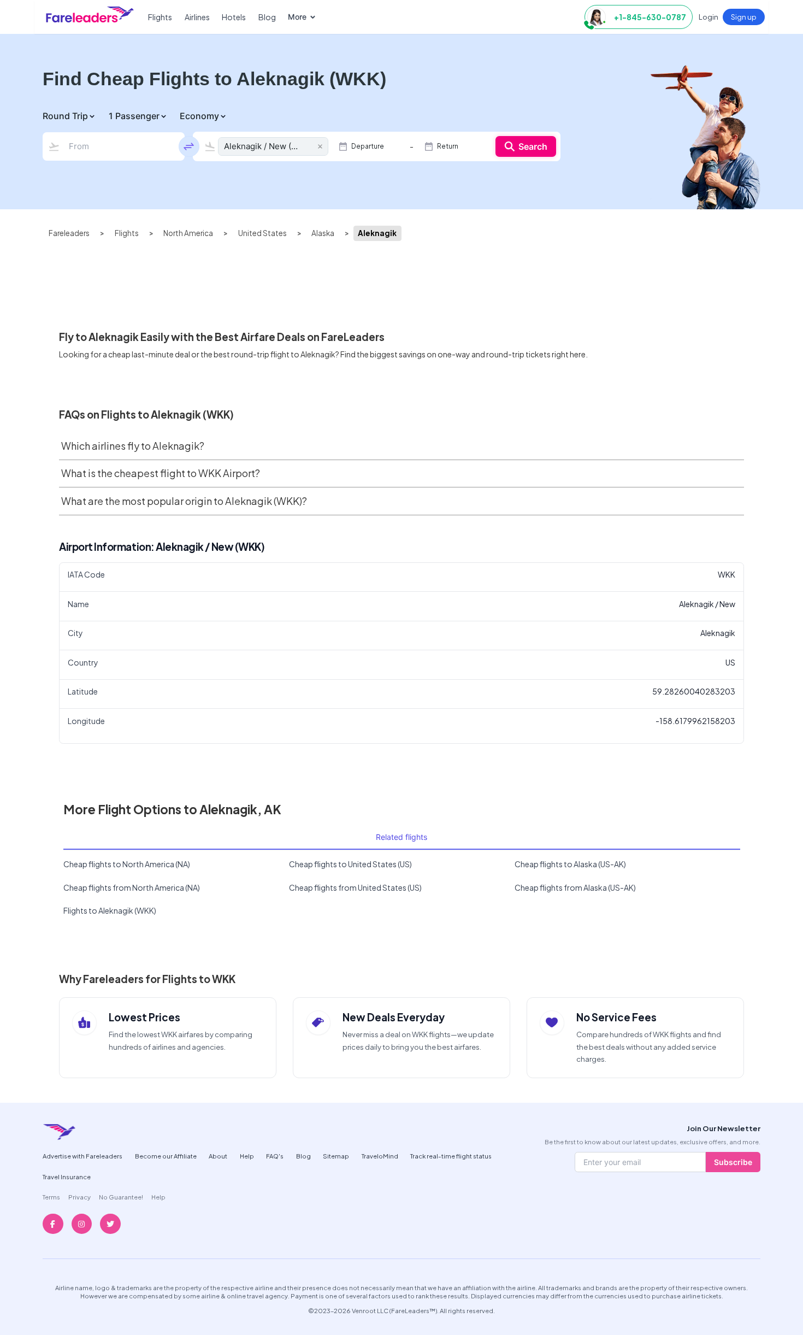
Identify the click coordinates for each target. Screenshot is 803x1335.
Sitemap (336, 1156)
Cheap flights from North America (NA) (131, 887)
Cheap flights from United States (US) (355, 887)
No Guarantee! (121, 1197)
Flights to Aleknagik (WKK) (109, 910)
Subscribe (733, 1162)
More (297, 16)
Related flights (401, 837)
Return (447, 146)
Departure (367, 146)
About (218, 1156)
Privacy (79, 1197)
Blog (267, 17)
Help (247, 1156)
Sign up (744, 16)
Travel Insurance (67, 1176)
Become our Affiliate (166, 1156)
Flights (160, 17)
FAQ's (275, 1156)
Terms (51, 1197)
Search (532, 146)
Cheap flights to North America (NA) (126, 864)
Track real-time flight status (451, 1156)
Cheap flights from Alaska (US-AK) (575, 887)
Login (708, 16)
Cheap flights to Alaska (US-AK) (570, 864)
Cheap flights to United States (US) (350, 864)
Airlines (197, 17)
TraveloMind (380, 1156)
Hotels (234, 17)
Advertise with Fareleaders (82, 1156)
